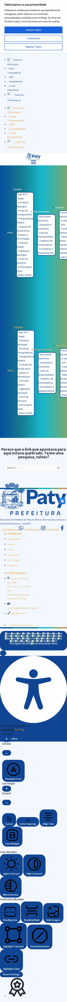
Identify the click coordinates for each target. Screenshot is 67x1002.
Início (10, 232)
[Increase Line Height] (6, 789)
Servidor (59, 207)
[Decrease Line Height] (6, 802)
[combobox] (33, 641)
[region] (33, 26)
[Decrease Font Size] (6, 753)
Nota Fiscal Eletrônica (44, 218)
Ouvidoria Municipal (22, 204)
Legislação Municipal (23, 253)
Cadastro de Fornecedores (45, 242)
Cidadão (17, 189)
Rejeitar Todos (33, 46)
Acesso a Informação (23, 236)
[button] (3, 653)
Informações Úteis (24, 269)
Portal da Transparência (24, 212)
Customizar (33, 38)
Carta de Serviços (22, 261)
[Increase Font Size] (6, 739)
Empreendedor (41, 211)
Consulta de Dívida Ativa (24, 228)
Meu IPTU (22, 194)
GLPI (63, 224)
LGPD (11, 77)
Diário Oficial (24, 275)
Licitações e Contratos (45, 226)
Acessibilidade (15, 81)
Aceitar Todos (33, 30)
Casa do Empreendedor (45, 234)
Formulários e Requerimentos (46, 251)
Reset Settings (11, 974)
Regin (21, 198)
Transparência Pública (25, 220)
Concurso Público (22, 244)
